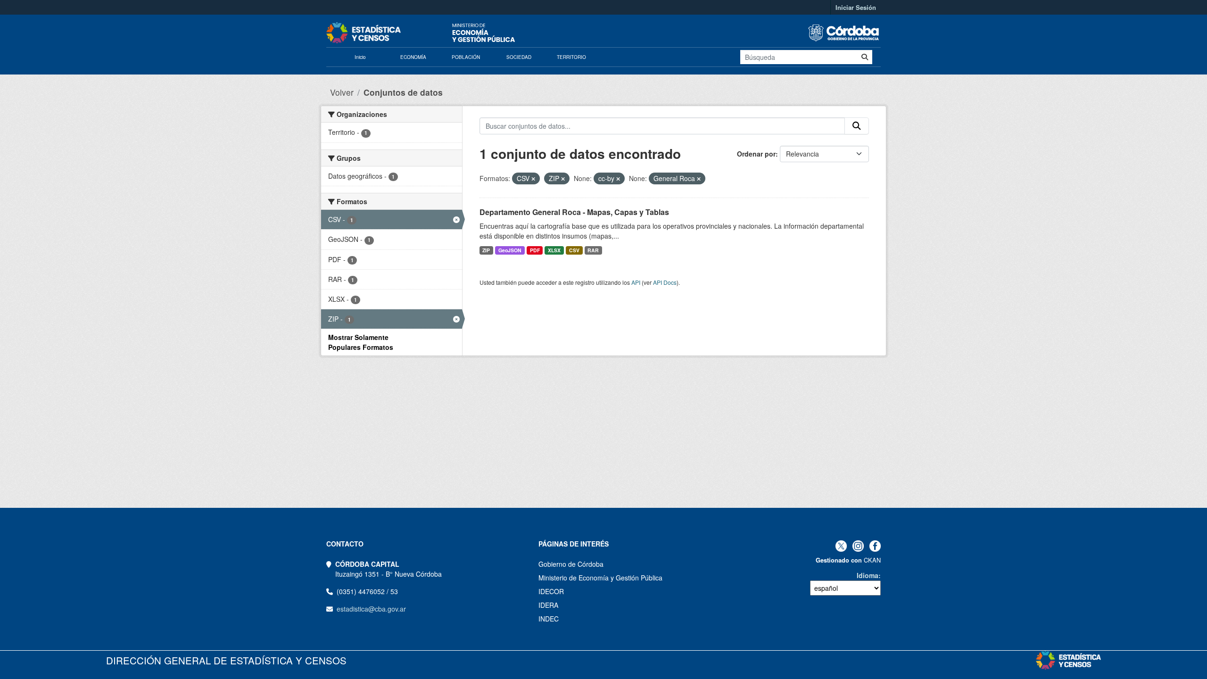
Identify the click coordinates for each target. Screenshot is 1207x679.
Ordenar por (756, 153)
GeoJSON (509, 250)
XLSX (554, 250)
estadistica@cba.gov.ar (371, 608)
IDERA (548, 605)
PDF (535, 250)
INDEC (548, 618)
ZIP (486, 250)
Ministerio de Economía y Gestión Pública (600, 577)
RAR (593, 250)
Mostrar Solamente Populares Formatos (360, 342)
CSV (574, 250)
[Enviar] (864, 57)
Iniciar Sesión (855, 7)
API (635, 282)
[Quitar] (533, 178)
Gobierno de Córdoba (571, 564)
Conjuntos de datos (403, 92)
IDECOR (551, 591)
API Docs (665, 282)
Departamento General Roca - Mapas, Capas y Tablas (574, 212)
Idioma (867, 575)
